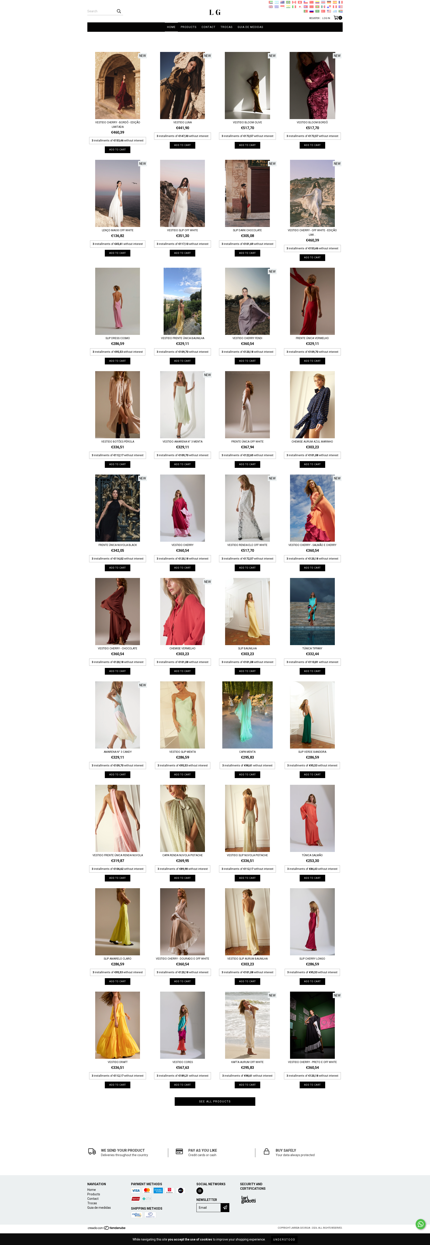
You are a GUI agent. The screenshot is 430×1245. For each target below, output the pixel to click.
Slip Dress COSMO (117, 338)
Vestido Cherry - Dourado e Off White (182, 958)
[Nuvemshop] (107, 1229)
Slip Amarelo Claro (117, 958)
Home (171, 27)
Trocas (226, 27)
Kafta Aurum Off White (247, 1062)
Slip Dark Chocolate (247, 230)
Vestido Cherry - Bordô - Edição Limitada (117, 124)
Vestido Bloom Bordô (312, 122)
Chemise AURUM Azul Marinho (312, 441)
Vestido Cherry (183, 545)
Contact (208, 27)
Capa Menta (247, 751)
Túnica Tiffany (312, 648)
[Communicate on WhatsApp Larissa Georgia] (421, 1224)
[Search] (118, 11)
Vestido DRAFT (118, 1062)
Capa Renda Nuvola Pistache (182, 855)
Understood (284, 1239)
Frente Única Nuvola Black (118, 545)
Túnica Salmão (312, 855)
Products (188, 27)
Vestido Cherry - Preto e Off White (312, 1062)
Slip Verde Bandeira (312, 751)
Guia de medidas (250, 27)
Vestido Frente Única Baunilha (182, 338)
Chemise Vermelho (183, 648)
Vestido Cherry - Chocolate (117, 648)
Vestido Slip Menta (182, 751)
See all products (215, 1101)
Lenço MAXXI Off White (117, 230)
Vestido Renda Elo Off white (247, 545)
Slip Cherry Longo (312, 958)
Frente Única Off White (247, 441)
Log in (326, 18)
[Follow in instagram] (199, 1190)
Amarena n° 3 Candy (118, 751)
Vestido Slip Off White (182, 230)
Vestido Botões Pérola (117, 441)
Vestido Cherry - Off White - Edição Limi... (312, 232)
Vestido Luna (182, 122)
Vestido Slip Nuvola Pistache (247, 855)
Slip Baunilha (247, 648)
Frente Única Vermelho (312, 338)
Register (314, 18)
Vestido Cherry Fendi (247, 338)
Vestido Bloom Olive (247, 122)
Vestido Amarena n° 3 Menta (182, 441)
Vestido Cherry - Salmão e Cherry (312, 545)
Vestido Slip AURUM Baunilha (247, 958)
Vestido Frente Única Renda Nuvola (117, 855)
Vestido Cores (182, 1062)
